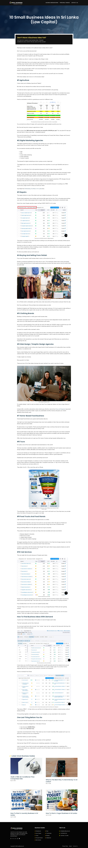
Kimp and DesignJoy (60, 409)
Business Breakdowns (52, 2)
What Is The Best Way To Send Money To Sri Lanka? (61, 781)
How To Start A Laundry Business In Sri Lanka (24, 814)
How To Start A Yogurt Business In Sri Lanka (61, 813)
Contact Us (74, 2)
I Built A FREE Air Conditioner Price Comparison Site (22, 778)
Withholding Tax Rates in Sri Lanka (33, 188)
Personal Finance (65, 2)
